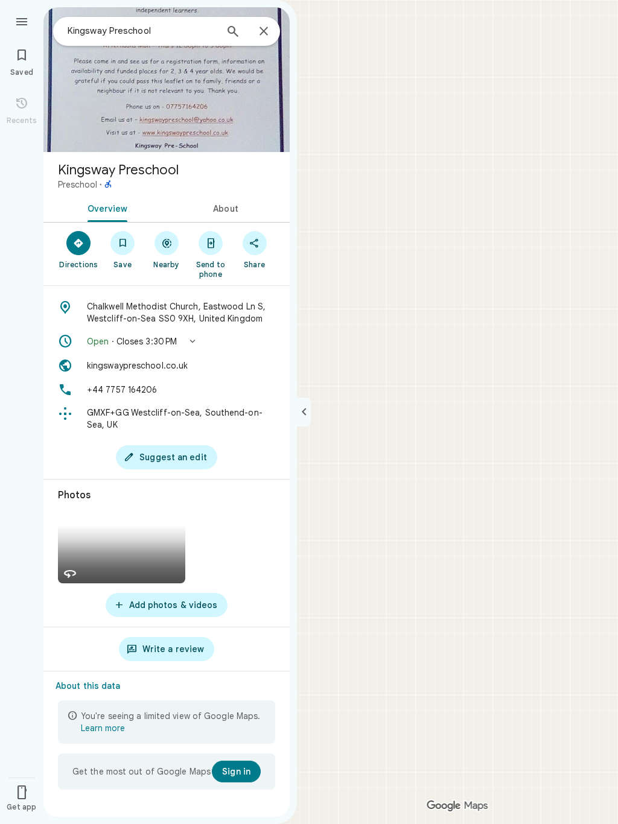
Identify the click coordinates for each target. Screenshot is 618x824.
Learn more (103, 728)
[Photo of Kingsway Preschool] (166, 79)
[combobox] (142, 31)
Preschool (77, 184)
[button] (166, 341)
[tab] (105, 207)
